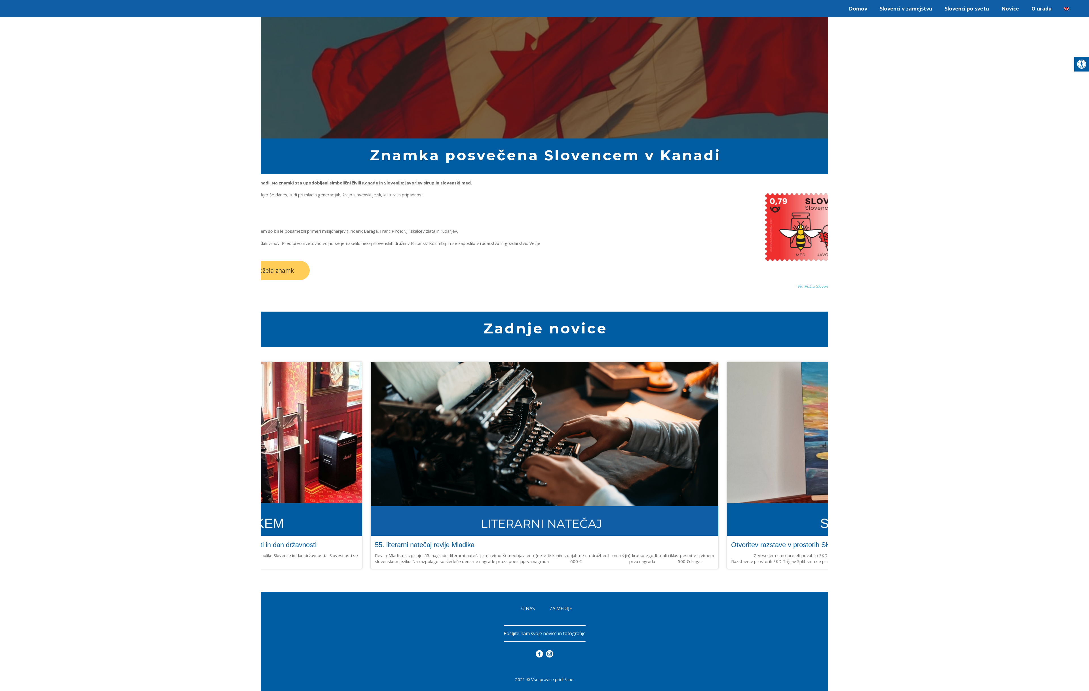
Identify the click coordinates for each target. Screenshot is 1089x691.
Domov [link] (858, 8)
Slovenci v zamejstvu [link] (906, 8)
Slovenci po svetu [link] (967, 8)
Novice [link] (1010, 8)
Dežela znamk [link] (274, 270)
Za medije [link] (561, 608)
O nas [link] (528, 608)
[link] (1081, 64)
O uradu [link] (1041, 8)
